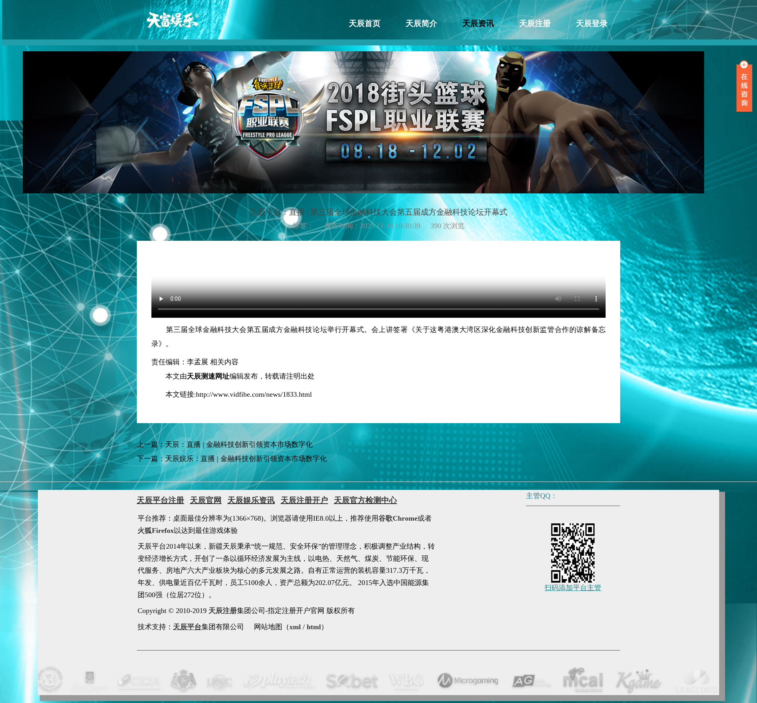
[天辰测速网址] (172, 19)
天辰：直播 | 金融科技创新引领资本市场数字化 (239, 444)
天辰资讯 (478, 23)
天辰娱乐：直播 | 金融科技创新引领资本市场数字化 (246, 459)
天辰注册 (535, 23)
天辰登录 (592, 23)
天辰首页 (364, 23)
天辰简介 (421, 23)
